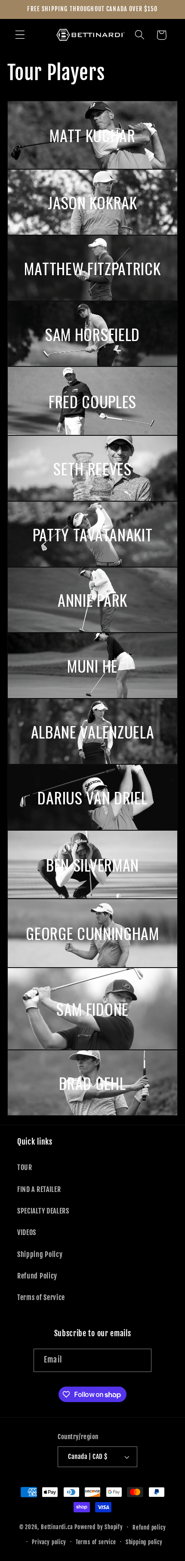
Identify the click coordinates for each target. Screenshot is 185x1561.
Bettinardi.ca (57, 1527)
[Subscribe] (140, 1360)
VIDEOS (26, 1232)
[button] (20, 35)
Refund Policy (37, 1276)
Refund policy (149, 1527)
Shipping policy (144, 1542)
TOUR (24, 1167)
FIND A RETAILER (39, 1189)
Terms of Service (41, 1297)
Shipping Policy (39, 1254)
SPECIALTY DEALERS (43, 1211)
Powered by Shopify (98, 1527)
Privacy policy (49, 1542)
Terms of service (96, 1542)
